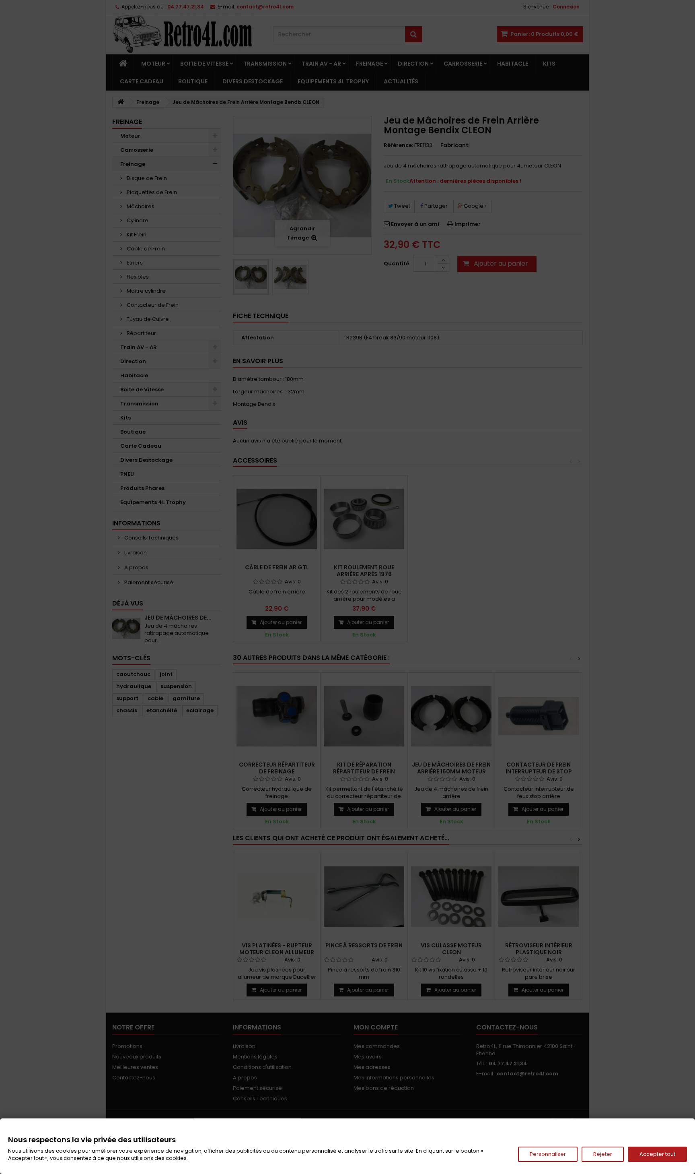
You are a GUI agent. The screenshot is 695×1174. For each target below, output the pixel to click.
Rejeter (602, 1154)
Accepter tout (657, 1154)
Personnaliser (548, 1154)
